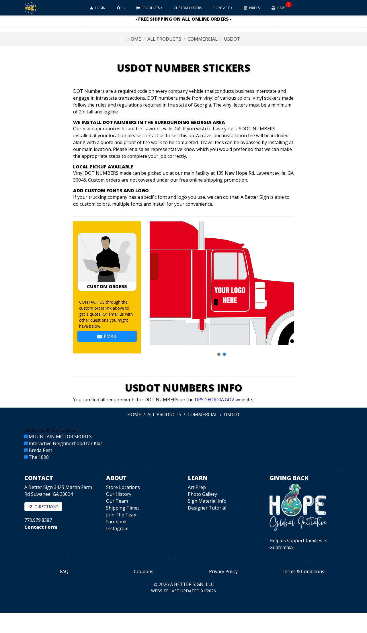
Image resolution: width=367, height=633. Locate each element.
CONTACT (221, 7)
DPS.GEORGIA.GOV (214, 399)
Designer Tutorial (207, 508)
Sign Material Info (207, 501)
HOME (134, 39)
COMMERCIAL (203, 39)
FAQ (64, 571)
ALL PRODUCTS (164, 39)
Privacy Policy (223, 571)
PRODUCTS (150, 7)
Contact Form (40, 527)
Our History (118, 494)
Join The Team (122, 515)
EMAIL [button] (110, 336)
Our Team (117, 501)
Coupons (143, 571)
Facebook (116, 521)
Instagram (117, 528)
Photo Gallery (202, 494)
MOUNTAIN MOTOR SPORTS (60, 436)
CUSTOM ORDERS (188, 7)
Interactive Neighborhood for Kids (66, 443)
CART (283, 6)
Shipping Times (123, 508)
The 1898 (39, 457)
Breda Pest (40, 450)
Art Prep (197, 487)
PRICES (254, 7)
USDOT (232, 39)
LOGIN (100, 7)
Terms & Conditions (303, 571)
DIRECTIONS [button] (45, 506)
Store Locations (123, 487)
